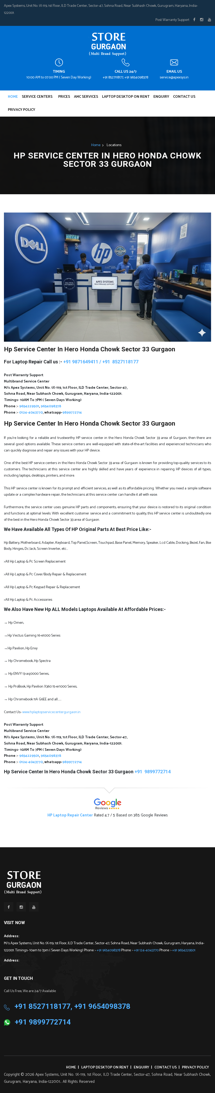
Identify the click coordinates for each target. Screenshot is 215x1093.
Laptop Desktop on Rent (125, 97)
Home (13, 97)
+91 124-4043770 (146, 950)
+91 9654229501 (183, 950)
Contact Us (184, 97)
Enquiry (161, 97)
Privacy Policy (21, 110)
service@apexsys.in (174, 78)
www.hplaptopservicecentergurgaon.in (51, 712)
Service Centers (37, 97)
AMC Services (86, 97)
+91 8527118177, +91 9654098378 (125, 78)
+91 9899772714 (43, 1022)
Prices (64, 97)
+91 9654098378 (109, 950)
